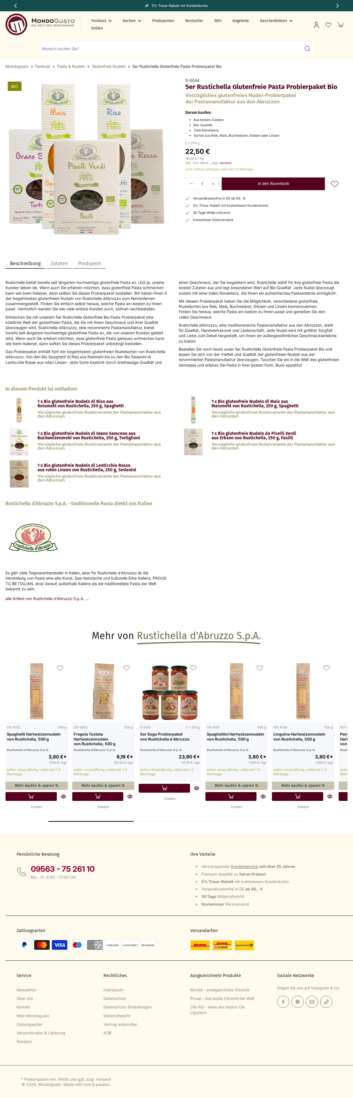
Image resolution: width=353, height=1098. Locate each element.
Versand (225, 163)
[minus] (191, 183)
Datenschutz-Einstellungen (127, 1007)
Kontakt (23, 1007)
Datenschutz (114, 998)
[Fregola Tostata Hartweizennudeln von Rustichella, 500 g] (103, 691)
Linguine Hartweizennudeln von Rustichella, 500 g (299, 736)
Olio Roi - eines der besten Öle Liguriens (217, 1009)
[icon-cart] (340, 24)
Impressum (113, 989)
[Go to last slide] (15, 6)
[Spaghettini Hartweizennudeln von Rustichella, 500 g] (236, 691)
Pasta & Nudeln (71, 66)
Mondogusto (17, 66)
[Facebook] (283, 1002)
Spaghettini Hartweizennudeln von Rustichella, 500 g (235, 736)
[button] (273, 183)
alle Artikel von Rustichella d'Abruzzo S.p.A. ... (47, 598)
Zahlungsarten (29, 1024)
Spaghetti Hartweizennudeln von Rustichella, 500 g (34, 736)
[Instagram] (298, 1002)
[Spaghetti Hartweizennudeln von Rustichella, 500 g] (37, 691)
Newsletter (26, 989)
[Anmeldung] (316, 24)
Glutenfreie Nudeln (108, 66)
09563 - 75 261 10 (63, 869)
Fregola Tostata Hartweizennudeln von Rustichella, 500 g (95, 739)
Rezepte (24, 1041)
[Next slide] (338, 6)
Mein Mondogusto (33, 1015)
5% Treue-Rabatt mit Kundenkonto (180, 6)
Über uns (25, 998)
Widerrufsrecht (116, 1015)
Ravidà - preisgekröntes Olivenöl (219, 989)
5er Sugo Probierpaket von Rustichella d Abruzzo (164, 736)
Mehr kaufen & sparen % (36, 785)
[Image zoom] (87, 159)
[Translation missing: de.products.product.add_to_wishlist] (328, 24)
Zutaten (36, 807)
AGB (107, 1032)
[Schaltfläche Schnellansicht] (63, 796)
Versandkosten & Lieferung (41, 1032)
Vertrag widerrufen (120, 1024)
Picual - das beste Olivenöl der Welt (222, 998)
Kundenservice (244, 866)
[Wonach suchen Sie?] (307, 48)
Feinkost (42, 66)
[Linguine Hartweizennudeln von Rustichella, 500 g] (303, 691)
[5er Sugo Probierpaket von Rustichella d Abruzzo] (170, 691)
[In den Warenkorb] (31, 796)
